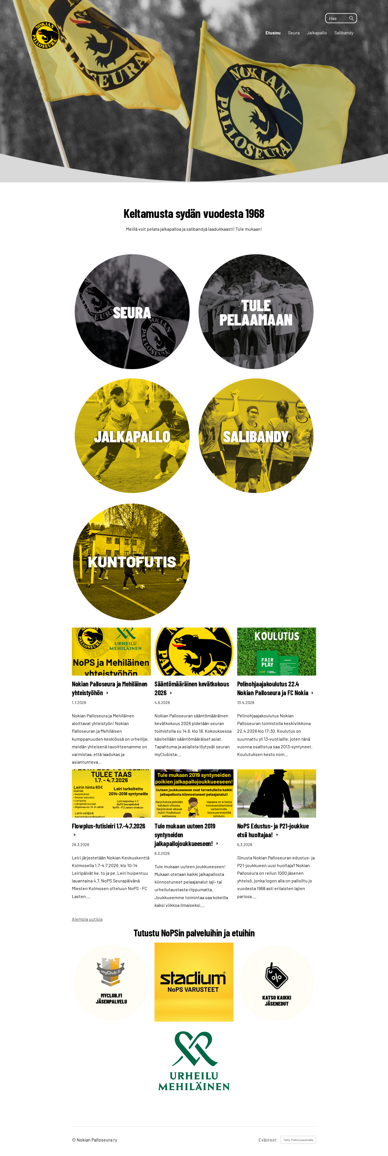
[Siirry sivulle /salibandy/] (256, 436)
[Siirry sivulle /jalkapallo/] (132, 436)
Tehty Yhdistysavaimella (298, 1140)
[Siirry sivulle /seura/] (132, 312)
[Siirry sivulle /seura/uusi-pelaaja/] (256, 312)
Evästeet (267, 1140)
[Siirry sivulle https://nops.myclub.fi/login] (111, 982)
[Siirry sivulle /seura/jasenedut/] (276, 982)
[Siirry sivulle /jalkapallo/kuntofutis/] (132, 562)
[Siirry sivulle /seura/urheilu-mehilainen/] (194, 1060)
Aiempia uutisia (87, 919)
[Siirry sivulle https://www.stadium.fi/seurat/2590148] (194, 982)
